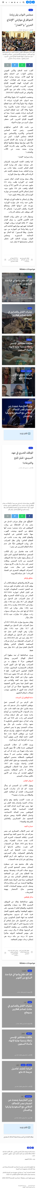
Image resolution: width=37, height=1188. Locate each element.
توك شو (23, 371)
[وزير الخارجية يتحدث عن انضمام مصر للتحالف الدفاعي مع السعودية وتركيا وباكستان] (18, 413)
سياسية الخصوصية (22, 1185)
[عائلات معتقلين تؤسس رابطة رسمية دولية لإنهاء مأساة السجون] (18, 350)
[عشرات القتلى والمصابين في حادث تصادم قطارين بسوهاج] (18, 319)
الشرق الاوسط (28, 402)
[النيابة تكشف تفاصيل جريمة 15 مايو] (18, 382)
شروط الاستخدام (31, 1185)
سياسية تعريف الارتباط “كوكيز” (28, 1187)
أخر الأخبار (29, 339)
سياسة (31, 10)
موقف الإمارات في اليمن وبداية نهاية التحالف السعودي (18, 1137)
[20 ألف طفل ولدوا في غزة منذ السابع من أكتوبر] (18, 287)
